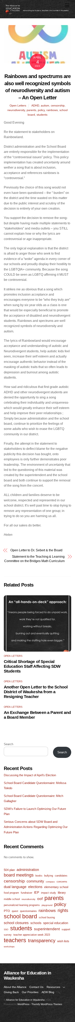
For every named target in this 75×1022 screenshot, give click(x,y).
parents (31, 110)
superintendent (47, 929)
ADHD (35, 105)
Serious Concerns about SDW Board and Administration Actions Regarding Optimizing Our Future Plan (36, 827)
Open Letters (18, 105)
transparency (41, 940)
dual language (15, 887)
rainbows (52, 110)
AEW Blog (48, 992)
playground (47, 905)
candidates (61, 875)
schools (35, 923)
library (62, 892)
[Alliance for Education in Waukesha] (36, 13)
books (38, 875)
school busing (47, 917)
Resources (53, 987)
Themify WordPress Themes (46, 1004)
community (35, 881)
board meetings (19, 875)
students (42, 114)
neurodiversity (16, 110)
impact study (48, 892)
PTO (7, 911)
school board (20, 916)
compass (50, 881)
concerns (62, 881)
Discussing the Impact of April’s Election (30, 775)
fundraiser (26, 892)
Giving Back (11, 992)
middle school (12, 899)
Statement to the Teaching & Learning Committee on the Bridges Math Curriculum (34, 559)
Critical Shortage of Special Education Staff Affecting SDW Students (32, 666)
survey (8, 934)
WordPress (23, 1004)
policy (41, 110)
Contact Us (36, 987)
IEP (36, 892)
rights (63, 910)
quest (15, 911)
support (66, 929)
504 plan (9, 870)
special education (55, 923)
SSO (6, 929)
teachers (15, 940)
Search (8, 744)
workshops (9, 946)
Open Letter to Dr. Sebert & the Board (36, 550)
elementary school (56, 887)
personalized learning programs (22, 905)
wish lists (63, 941)
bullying (48, 875)
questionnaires (28, 911)
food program (11, 892)
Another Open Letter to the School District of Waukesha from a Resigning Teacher (36, 692)
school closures (16, 923)
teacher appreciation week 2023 (31, 934)
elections (35, 887)
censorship (58, 105)
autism (45, 105)
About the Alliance (15, 987)
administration (28, 870)
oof (40, 899)
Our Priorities (30, 992)
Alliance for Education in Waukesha (25, 1000)
